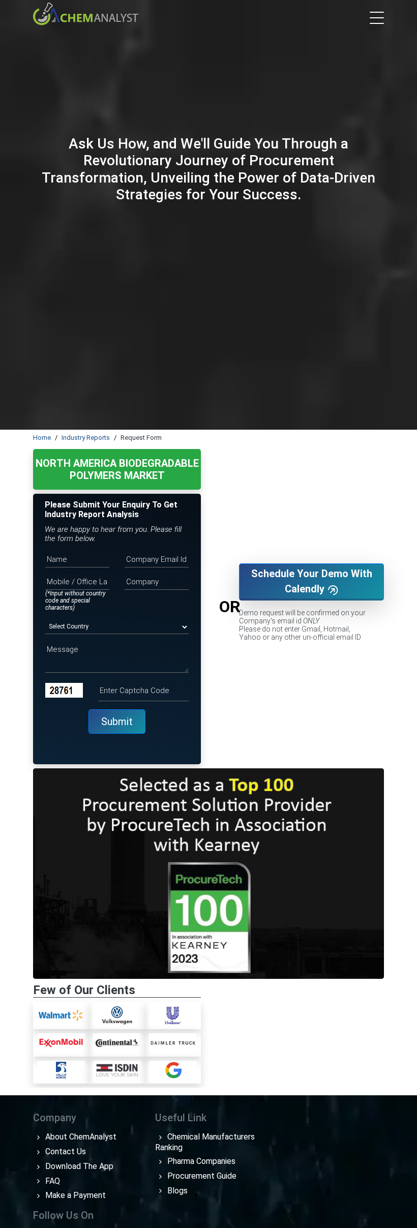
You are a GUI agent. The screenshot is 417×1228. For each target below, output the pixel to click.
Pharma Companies (200, 1161)
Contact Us (64, 1151)
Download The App (78, 1166)
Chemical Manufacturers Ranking (205, 1142)
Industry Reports (86, 437)
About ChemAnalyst (79, 1137)
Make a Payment (74, 1195)
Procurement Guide (200, 1176)
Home (42, 437)
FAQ (51, 1181)
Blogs (176, 1190)
